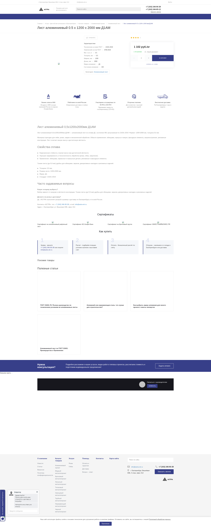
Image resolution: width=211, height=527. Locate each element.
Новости (40, 463)
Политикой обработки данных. (160, 519)
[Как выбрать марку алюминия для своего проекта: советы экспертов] (152, 286)
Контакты (100, 458)
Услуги (71, 458)
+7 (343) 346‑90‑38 (62, 204)
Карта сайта (114, 458)
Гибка (71, 466)
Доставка (85, 469)
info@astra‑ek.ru (46, 250)
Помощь (85, 458)
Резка (71, 463)
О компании (42, 458)
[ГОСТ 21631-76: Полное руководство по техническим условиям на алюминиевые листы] (58, 286)
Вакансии (40, 470)
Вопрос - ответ (87, 472)
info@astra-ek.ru (82, 2)
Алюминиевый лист (101, 72)
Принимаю (105, 523)
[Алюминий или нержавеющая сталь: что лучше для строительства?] (105, 286)
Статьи (39, 466)
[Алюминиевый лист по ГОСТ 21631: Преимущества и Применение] (58, 330)
